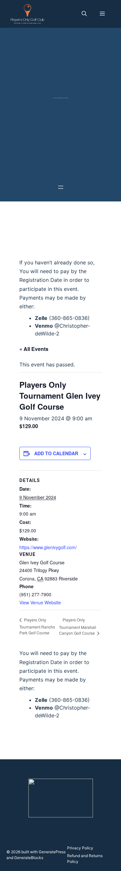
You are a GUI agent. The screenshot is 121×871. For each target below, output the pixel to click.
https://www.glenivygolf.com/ (48, 547)
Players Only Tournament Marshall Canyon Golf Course (77, 626)
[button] (84, 14)
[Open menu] (61, 187)
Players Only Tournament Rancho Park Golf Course (37, 626)
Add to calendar (56, 453)
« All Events (33, 349)
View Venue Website (40, 602)
